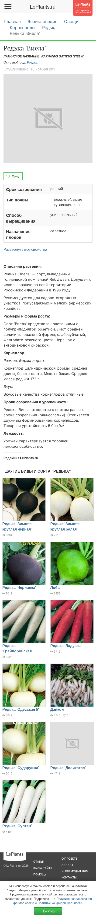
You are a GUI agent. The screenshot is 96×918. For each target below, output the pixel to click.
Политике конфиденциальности (60, 903)
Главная (12, 21)
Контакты (69, 877)
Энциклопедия (42, 21)
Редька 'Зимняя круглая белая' (64, 526)
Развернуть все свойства (25, 249)
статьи (38, 861)
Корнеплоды (22, 27)
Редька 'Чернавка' (19, 587)
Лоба (55, 587)
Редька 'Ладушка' (66, 645)
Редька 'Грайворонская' (17, 648)
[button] (48, 118)
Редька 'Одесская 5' (20, 709)
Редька (49, 27)
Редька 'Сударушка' (20, 767)
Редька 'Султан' (17, 825)
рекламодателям (75, 871)
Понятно (48, 911)
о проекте (69, 858)
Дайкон (57, 709)
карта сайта (42, 868)
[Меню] (7, 6)
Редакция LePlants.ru (20, 458)
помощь (39, 874)
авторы (67, 865)
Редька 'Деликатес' (68, 767)
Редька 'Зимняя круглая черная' (17, 526)
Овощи (71, 21)
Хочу (15, 176)
